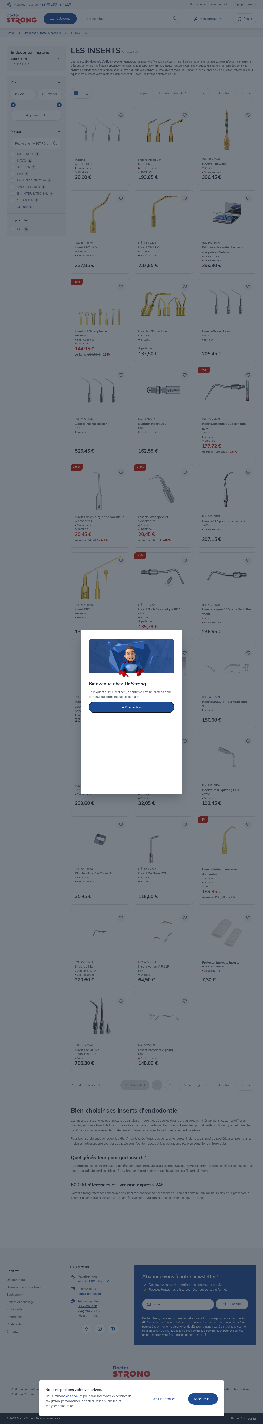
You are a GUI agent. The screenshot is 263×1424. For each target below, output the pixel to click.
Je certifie (134, 707)
